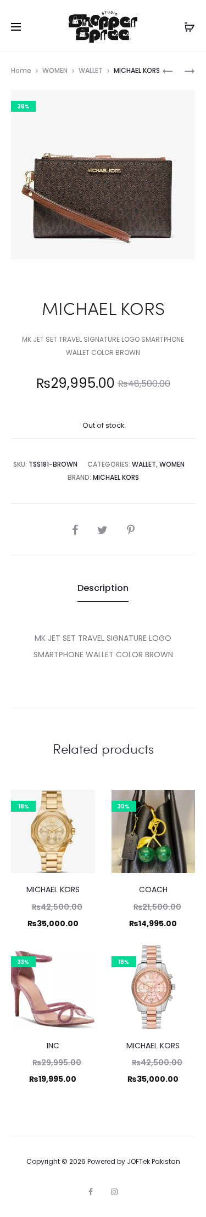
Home (21, 70)
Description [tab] (103, 588)
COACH (153, 889)
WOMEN (55, 70)
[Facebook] (90, 1192)
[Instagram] (114, 1192)
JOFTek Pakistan (153, 1161)
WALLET (91, 70)
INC (53, 1045)
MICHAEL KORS (116, 477)
